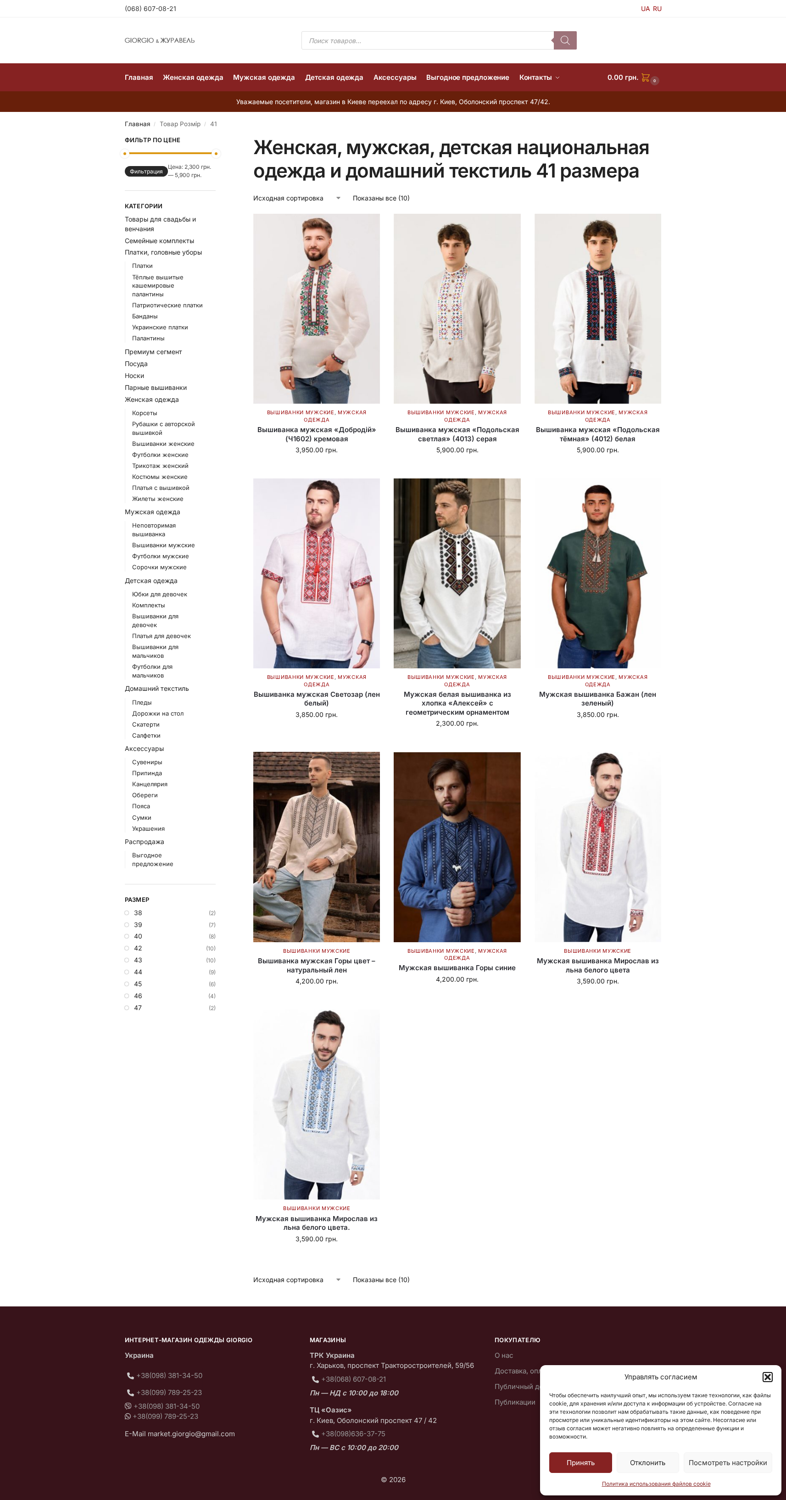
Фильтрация (146, 171)
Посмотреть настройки (728, 1462)
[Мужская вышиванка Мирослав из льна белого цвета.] (316, 1105)
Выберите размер (317, 469)
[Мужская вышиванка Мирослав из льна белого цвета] (598, 847)
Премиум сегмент (153, 352)
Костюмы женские (160, 476)
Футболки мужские (160, 556)
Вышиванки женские (163, 443)
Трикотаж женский (160, 465)
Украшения (148, 828)
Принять (581, 1462)
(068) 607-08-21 (150, 8)
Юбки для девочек (159, 594)
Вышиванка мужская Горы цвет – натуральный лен (316, 965)
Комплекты (148, 605)
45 (138, 984)
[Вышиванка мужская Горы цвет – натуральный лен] (316, 847)
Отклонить (647, 1462)
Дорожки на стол (158, 713)
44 (138, 972)
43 (138, 960)
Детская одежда (151, 580)
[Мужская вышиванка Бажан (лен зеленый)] (598, 573)
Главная (137, 124)
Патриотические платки (167, 305)
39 (138, 924)
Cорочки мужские (159, 567)
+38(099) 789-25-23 (169, 1392)
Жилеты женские (158, 498)
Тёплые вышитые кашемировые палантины (158, 285)
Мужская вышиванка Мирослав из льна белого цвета (598, 965)
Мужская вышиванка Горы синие (457, 967)
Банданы (145, 316)
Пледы (142, 702)
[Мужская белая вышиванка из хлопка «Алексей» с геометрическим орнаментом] (457, 573)
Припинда (147, 773)
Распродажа (144, 841)
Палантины (148, 338)
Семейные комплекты (159, 240)
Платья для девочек (161, 635)
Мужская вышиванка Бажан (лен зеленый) (597, 699)
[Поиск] (565, 40)
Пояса (141, 806)
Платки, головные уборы (163, 252)
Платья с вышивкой (161, 487)
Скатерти (146, 724)
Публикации (515, 1402)
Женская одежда (152, 399)
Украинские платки (160, 327)
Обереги (145, 795)
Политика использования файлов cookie (656, 1483)
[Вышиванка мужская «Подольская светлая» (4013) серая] (457, 309)
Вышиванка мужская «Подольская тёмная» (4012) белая (598, 434)
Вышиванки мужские (300, 412)
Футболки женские (160, 454)
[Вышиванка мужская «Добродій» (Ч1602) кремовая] (316, 309)
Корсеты (144, 413)
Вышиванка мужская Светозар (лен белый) (317, 699)
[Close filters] (218, 141)
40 (138, 936)
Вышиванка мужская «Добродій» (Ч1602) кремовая (316, 434)
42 (138, 948)
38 (138, 913)
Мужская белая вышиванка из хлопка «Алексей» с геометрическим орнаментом (457, 703)
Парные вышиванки (156, 387)
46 (138, 996)
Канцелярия (149, 784)
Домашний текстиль (157, 688)
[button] (767, 1377)
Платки (142, 265)
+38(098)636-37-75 (353, 1433)
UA (645, 8)
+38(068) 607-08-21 (353, 1379)
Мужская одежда (152, 512)
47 (138, 1007)
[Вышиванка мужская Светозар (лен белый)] (316, 573)
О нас (504, 1355)
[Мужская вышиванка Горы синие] (457, 847)
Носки (134, 375)
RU (657, 8)
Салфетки (146, 735)
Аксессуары (144, 748)
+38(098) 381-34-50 (169, 1375)
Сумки (141, 817)
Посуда (136, 363)
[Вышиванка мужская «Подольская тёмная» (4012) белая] (598, 309)
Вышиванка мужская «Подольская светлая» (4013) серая (457, 434)
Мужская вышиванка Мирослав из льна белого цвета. (317, 1223)
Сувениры (147, 762)
